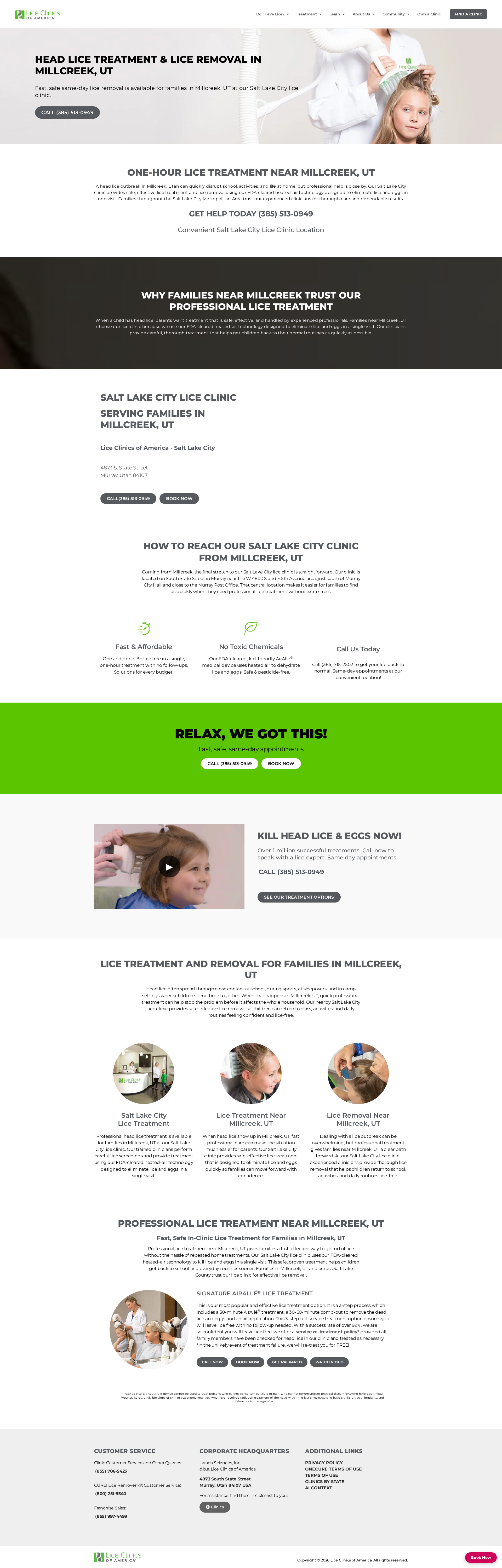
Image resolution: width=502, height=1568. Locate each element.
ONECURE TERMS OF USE (333, 1469)
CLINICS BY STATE (324, 1481)
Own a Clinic (429, 14)
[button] (100, 1329)
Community (394, 14)
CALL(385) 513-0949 (128, 498)
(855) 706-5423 (111, 1471)
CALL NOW (212, 1362)
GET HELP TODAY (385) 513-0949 (251, 213)
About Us (361, 14)
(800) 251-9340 (110, 1493)
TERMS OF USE (321, 1475)
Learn (334, 14)
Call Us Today (358, 649)
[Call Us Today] (358, 628)
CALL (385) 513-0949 (67, 112)
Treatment (307, 14)
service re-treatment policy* (327, 1331)
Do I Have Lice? (270, 14)
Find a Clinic (468, 14)
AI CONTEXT (318, 1487)
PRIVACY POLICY (324, 1462)
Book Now (481, 1557)
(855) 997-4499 (111, 1516)
